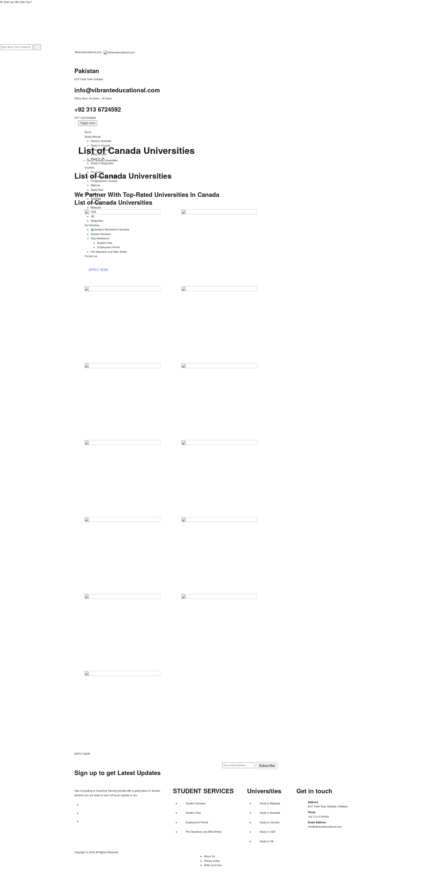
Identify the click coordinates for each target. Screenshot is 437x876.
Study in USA (267, 831)
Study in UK (267, 841)
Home (87, 132)
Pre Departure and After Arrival (204, 831)
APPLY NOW (82, 754)
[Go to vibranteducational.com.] (79, 160)
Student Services (196, 803)
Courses (89, 167)
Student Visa (193, 813)
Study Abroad (92, 136)
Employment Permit (197, 822)
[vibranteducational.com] (119, 52)
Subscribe (267, 765)
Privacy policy (212, 861)
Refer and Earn (213, 865)
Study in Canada (269, 822)
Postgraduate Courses (104, 181)
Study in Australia (101, 141)
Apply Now (97, 190)
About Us (209, 856)
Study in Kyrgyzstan (102, 163)
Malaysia (96, 207)
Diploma (95, 185)
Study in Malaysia (270, 803)
